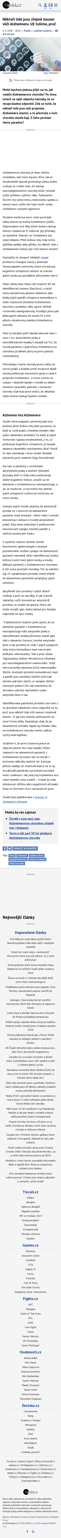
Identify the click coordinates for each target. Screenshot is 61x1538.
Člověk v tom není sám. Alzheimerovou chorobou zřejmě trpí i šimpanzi (31, 823)
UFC (30, 1304)
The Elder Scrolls (30, 1287)
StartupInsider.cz (30, 1480)
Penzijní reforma (30, 1234)
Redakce (15, 1517)
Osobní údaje (36, 1517)
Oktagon (30, 1309)
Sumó (30, 1331)
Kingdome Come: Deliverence (31, 1291)
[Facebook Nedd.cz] (27, 1531)
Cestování (48, 1461)
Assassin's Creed (30, 1255)
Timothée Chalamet (31, 1398)
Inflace (30, 1197)
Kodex (46, 1517)
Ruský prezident (30, 1220)
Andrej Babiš (30, 1358)
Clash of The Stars (30, 1313)
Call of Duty (30, 1282)
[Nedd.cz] (12, 5)
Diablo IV (31, 1269)
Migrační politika (30, 1211)
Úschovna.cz (47, 1469)
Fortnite (30, 1278)
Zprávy (22, 1461)
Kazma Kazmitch (30, 1371)
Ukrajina (30, 1202)
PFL (30, 1318)
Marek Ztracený (30, 1385)
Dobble (30, 1429)
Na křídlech (30, 1443)
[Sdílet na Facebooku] (5, 848)
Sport (30, 1461)
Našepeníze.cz (28, 1476)
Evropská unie (30, 1229)
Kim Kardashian (30, 1376)
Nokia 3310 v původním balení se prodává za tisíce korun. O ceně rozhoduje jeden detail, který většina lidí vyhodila (30, 1099)
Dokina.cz (47, 1473)
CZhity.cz (14, 1476)
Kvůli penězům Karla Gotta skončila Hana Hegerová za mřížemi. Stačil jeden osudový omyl (30, 968)
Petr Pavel (30, 1362)
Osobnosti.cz (30, 1352)
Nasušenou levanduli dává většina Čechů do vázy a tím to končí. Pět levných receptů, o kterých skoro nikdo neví (30, 1073)
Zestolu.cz (30, 1405)
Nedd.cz (11, 1473)
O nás (5, 1520)
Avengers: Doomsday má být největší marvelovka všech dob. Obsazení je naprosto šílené (30, 1003)
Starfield (30, 1260)
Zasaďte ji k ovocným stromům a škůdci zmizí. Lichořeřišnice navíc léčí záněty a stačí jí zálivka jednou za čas (30, 1060)
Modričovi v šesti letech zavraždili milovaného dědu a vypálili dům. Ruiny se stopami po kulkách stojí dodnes (30, 1164)
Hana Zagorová (30, 1367)
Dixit (30, 1433)
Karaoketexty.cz (30, 1469)
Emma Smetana (30, 1394)
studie (44, 257)
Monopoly (30, 1424)
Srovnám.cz (44, 1476)
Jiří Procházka (30, 1340)
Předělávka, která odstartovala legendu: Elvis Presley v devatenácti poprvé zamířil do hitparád (30, 990)
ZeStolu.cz (45, 1465)
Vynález (30, 1238)
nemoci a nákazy (37, 859)
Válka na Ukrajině (30, 1206)
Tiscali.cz (30, 1191)
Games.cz (31, 1245)
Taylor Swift (30, 1389)
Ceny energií (30, 1224)
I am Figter (31, 1327)
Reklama (6, 1517)
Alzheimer (22, 855)
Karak (30, 1447)
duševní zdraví (36, 855)
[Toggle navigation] (55, 5)
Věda (12, 855)
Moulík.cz (23, 1473)
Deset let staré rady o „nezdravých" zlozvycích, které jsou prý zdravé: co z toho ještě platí (30, 955)
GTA (30, 1264)
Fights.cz (30, 1298)
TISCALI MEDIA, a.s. (27, 1523)
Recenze (30, 1251)
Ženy (38, 1461)
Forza (30, 1273)
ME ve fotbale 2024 (30, 1215)
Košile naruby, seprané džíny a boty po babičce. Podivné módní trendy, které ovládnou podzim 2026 (31, 1025)
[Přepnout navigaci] (45, 5)
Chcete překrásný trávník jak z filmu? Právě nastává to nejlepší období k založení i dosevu (30, 1038)
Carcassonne (30, 1411)
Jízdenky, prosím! (30, 1452)
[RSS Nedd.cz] (33, 1531)
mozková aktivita (18, 859)
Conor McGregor (30, 1345)
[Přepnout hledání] (40, 5)
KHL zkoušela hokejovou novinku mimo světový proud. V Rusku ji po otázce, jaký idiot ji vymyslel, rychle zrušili (30, 1177)
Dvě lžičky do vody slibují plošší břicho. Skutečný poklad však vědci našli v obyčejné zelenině (30, 942)
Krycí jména (30, 1438)
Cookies (24, 1517)
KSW (30, 1322)
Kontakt (54, 1517)
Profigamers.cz (29, 1465)
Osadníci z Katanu (31, 1420)
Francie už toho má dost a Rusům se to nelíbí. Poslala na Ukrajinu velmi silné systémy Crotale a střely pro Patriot (30, 1125)
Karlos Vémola (30, 1336)
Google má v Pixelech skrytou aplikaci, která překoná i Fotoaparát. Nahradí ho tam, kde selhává (30, 1138)
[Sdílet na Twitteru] (9, 848)
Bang (30, 1415)
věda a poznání (17, 863)
